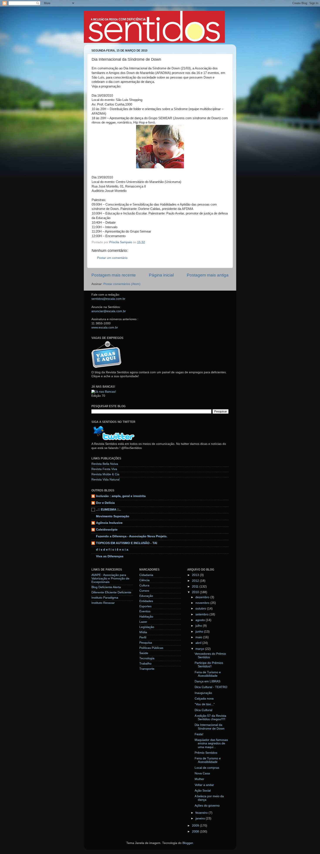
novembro (202, 602)
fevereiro (202, 812)
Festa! (199, 734)
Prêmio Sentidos (206, 752)
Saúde (143, 653)
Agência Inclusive (109, 522)
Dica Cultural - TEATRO (211, 687)
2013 (196, 575)
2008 (196, 831)
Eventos (144, 611)
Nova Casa (202, 773)
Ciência (144, 580)
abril (198, 643)
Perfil (142, 637)
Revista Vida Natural (105, 479)
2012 (196, 580)
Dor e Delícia (105, 502)
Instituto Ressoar (103, 602)
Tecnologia (146, 658)
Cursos (144, 590)
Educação (146, 596)
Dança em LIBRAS (207, 681)
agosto (200, 620)
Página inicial (161, 275)
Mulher (199, 779)
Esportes (145, 606)
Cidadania (146, 575)
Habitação (146, 616)
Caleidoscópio (107, 529)
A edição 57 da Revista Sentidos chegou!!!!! (210, 717)
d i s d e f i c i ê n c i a (112, 549)
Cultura (144, 585)
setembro (202, 614)
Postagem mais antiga (208, 275)
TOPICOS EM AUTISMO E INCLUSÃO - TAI (126, 543)
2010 (196, 592)
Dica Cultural (203, 710)
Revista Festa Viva (104, 469)
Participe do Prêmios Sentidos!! (209, 664)
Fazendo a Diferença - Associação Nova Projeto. (131, 536)
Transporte (146, 668)
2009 (196, 825)
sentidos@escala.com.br (108, 298)
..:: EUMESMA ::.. (108, 509)
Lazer (143, 621)
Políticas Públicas (151, 648)
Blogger (187, 843)
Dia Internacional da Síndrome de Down (209, 726)
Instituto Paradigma (104, 597)
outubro (201, 608)
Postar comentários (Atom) (121, 284)
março (200, 648)
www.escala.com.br (104, 327)
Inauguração (203, 693)
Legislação (146, 627)
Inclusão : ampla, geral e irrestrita (121, 496)
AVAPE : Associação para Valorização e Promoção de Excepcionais (110, 578)
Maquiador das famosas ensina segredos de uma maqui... (211, 743)
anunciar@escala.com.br (108, 311)
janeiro (200, 818)
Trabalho (145, 663)
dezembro (202, 597)
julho (199, 625)
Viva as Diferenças (109, 556)
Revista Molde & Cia (105, 474)
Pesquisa (145, 642)
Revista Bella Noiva (104, 464)
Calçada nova (204, 698)
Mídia (143, 632)
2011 (195, 586)
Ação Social (203, 790)
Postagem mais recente (113, 275)
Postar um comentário (112, 258)
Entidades (146, 601)
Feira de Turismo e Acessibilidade (208, 674)
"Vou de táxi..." (205, 704)
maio (199, 637)
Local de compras (207, 767)
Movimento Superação (112, 516)
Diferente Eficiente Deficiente (111, 592)
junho (199, 631)
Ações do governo (207, 805)
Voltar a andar (204, 785)
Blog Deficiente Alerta (106, 587)
